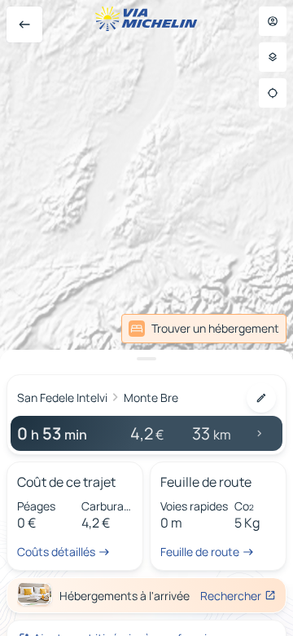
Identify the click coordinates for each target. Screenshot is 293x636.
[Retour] (24, 24)
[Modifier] (261, 398)
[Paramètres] (272, 57)
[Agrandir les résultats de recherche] (146, 359)
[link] (203, 328)
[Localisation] (272, 93)
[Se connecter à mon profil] (272, 21)
